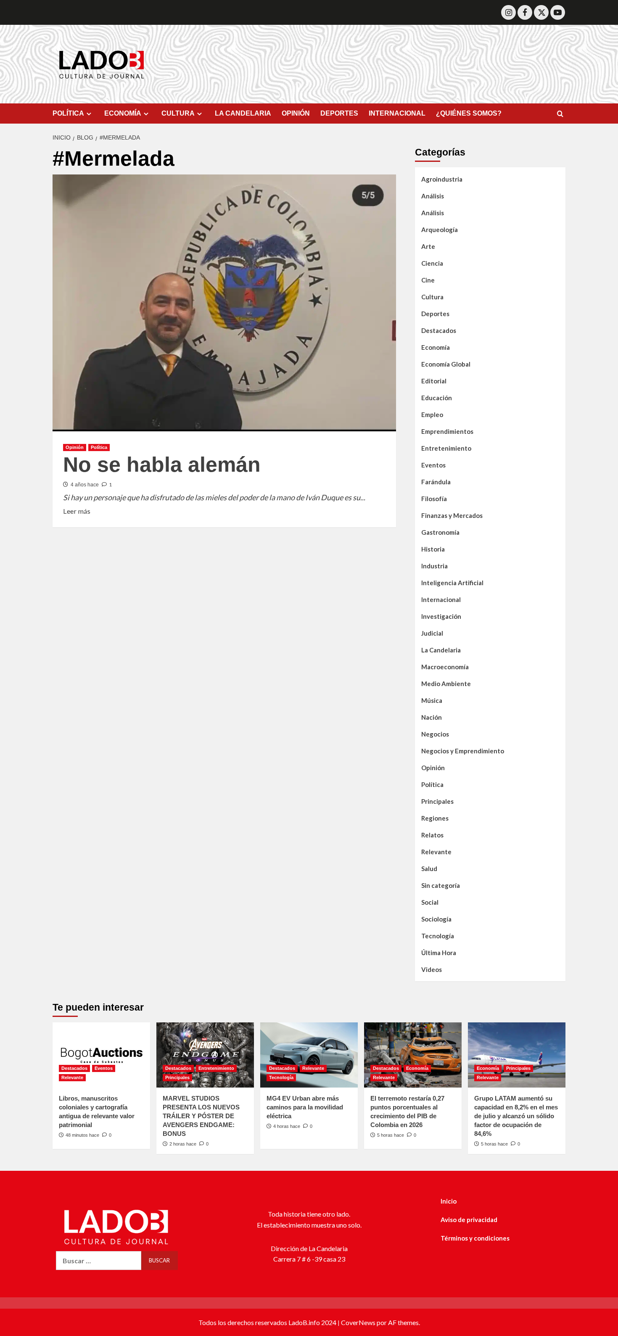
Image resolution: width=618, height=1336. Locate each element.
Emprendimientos (447, 431)
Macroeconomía (445, 667)
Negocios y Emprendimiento (462, 751)
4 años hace (85, 485)
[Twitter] (541, 12)
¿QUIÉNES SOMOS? (469, 113)
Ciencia (432, 263)
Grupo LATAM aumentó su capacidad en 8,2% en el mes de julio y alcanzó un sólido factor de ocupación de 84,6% (516, 1116)
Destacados (438, 330)
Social (429, 902)
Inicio (449, 1201)
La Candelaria (441, 650)
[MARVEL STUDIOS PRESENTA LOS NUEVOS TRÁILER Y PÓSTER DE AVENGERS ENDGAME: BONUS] (205, 1055)
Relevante (436, 851)
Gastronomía (440, 532)
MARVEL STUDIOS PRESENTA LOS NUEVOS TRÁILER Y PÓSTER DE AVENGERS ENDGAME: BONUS (201, 1116)
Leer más (76, 510)
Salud (429, 868)
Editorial (433, 381)
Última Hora (438, 952)
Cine (428, 280)
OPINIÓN (296, 113)
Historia (433, 549)
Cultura (432, 297)
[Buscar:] (98, 1260)
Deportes (435, 313)
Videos (431, 969)
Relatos (432, 835)
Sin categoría (440, 885)
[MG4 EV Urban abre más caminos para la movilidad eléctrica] (309, 1055)
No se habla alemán (162, 464)
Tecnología (437, 936)
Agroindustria (441, 179)
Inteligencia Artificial (452, 582)
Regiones (435, 818)
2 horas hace (182, 1143)
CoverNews (358, 1322)
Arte (428, 246)
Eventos (433, 465)
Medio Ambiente (446, 683)
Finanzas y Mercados (452, 515)
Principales (437, 801)
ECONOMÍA (122, 113)
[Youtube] (557, 12)
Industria (434, 566)
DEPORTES (339, 113)
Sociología (436, 919)
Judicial (432, 633)
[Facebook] (525, 12)
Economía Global (445, 364)
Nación (431, 717)
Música (431, 700)
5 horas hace (390, 1135)
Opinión (75, 447)
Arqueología (439, 229)
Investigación (441, 616)
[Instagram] (508, 12)
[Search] (560, 114)
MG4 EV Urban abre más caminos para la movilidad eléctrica (305, 1107)
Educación (436, 397)
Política (99, 447)
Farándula (436, 482)
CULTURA (178, 113)
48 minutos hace (82, 1135)
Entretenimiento (446, 448)
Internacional (441, 599)
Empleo (432, 414)
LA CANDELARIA (243, 113)
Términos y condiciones (475, 1238)
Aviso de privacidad (469, 1219)
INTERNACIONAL (397, 113)
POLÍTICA (68, 113)
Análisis (432, 196)
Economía (435, 347)
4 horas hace (286, 1126)
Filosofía (434, 498)
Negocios (435, 734)
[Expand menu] (89, 113)
